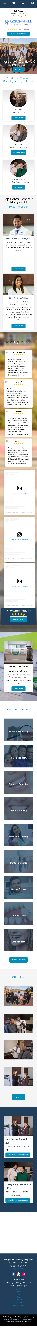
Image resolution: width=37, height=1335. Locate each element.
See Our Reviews (18, 619)
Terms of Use (16, 1319)
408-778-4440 (18, 13)
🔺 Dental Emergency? (18, 16)
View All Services (18, 960)
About (18, 1294)
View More (18, 1097)
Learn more (18, 118)
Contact (18, 1302)
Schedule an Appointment (18, 1155)
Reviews (18, 1300)
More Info (18, 187)
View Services (18, 153)
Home (18, 1292)
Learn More (18, 69)
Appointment (18, 1305)
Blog (18, 1297)
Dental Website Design (13, 1321)
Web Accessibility (26, 1319)
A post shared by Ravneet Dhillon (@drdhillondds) (19, 512)
